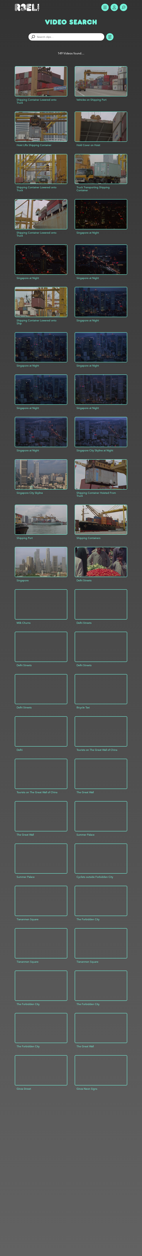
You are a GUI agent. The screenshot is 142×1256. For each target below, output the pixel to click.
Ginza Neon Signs (87, 1088)
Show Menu (105, 7)
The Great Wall (85, 792)
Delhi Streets (84, 580)
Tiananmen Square (27, 919)
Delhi (20, 749)
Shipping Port (25, 538)
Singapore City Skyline (30, 492)
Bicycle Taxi (83, 707)
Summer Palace (85, 834)
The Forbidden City (88, 919)
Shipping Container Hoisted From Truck (96, 494)
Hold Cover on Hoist (88, 145)
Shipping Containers (88, 538)
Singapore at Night (88, 232)
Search (123, 7)
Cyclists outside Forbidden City (95, 876)
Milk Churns (24, 622)
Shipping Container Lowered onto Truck (36, 101)
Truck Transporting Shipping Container (93, 189)
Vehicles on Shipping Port (91, 99)
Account (114, 7)
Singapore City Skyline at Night (95, 450)
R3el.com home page (28, 7)
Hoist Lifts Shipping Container (34, 145)
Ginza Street (24, 1088)
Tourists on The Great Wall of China (97, 749)
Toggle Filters (110, 37)
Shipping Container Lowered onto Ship (36, 322)
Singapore (23, 580)
